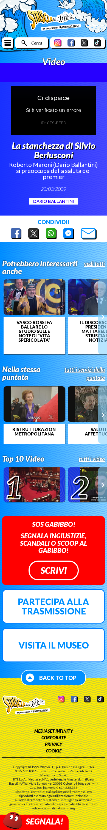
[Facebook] (71, 42)
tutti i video (92, 459)
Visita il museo (53, 645)
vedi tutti (94, 263)
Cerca (36, 42)
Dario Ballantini (53, 201)
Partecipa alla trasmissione (53, 606)
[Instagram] (57, 42)
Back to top (58, 677)
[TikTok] (97, 42)
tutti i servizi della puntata (84, 373)
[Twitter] (84, 42)
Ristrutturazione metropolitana (34, 431)
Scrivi (54, 570)
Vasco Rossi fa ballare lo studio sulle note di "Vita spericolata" (34, 331)
